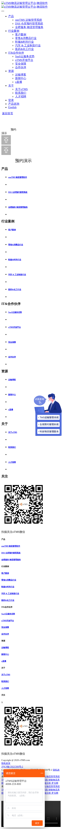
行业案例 (13, 30)
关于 (11, 85)
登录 (11, 100)
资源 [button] (3, 641)
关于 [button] (3, 668)
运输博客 (20, 74)
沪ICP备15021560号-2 (12, 766)
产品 (11, 16)
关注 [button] (3, 695)
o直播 (18, 81)
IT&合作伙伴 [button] (6, 607)
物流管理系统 (53, 776)
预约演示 (20, 160)
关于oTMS (21, 89)
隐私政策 (5, 763)
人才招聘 (20, 96)
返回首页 (7, 113)
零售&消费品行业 (26, 38)
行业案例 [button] (5, 566)
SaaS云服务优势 (24, 56)
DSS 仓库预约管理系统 (29, 23)
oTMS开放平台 (24, 60)
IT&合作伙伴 (16, 52)
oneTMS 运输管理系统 (28, 19)
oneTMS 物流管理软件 (17, 177)
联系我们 (20, 92)
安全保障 (20, 63)
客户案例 (20, 34)
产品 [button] (3, 539)
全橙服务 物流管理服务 (29, 27)
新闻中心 (20, 78)
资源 (11, 70)
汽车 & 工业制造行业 (28, 45)
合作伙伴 (20, 67)
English (12, 107)
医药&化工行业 (24, 49)
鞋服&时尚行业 (24, 41)
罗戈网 (54, 783)
